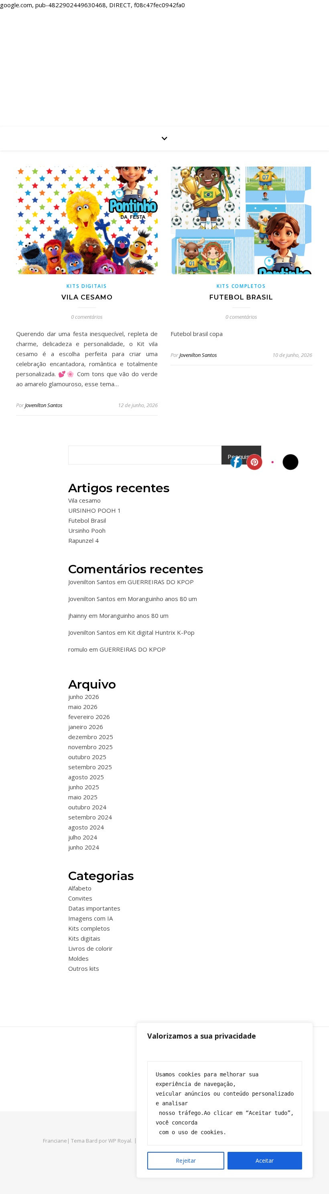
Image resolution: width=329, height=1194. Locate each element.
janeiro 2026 (85, 727)
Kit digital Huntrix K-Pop (161, 632)
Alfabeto (79, 888)
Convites (80, 898)
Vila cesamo (87, 297)
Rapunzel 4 (83, 540)
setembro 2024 (90, 817)
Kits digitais (87, 286)
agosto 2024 (86, 827)
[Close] (304, 1029)
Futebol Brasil (241, 297)
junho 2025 (83, 787)
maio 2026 (82, 707)
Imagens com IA (90, 918)
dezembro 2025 (90, 737)
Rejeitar (186, 1160)
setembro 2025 (90, 767)
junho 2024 (83, 847)
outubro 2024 (87, 807)
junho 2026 (83, 697)
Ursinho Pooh (87, 530)
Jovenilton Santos (44, 405)
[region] (224, 1100)
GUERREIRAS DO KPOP (161, 582)
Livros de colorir (90, 948)
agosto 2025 (86, 777)
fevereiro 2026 (89, 717)
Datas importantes (94, 908)
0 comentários (87, 316)
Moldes (78, 958)
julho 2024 (82, 837)
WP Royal (119, 1140)
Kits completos (241, 286)
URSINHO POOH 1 (94, 510)
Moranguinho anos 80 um (162, 599)
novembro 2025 (90, 747)
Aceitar (265, 1160)
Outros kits (83, 968)
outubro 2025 (87, 757)
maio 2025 (82, 797)
